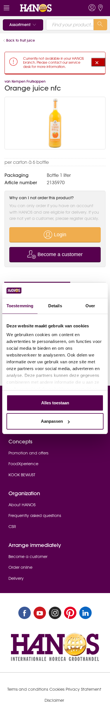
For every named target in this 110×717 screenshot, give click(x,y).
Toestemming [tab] (19, 305)
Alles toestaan (55, 402)
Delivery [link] (16, 578)
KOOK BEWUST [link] (21, 475)
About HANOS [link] (22, 505)
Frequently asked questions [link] (34, 515)
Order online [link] (20, 567)
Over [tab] (90, 305)
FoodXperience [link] (23, 464)
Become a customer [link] (27, 556)
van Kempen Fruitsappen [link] (25, 81)
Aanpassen (52, 421)
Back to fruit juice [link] (21, 40)
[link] (44, 8)
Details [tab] (55, 305)
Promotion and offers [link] (28, 453)
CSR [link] (12, 526)
